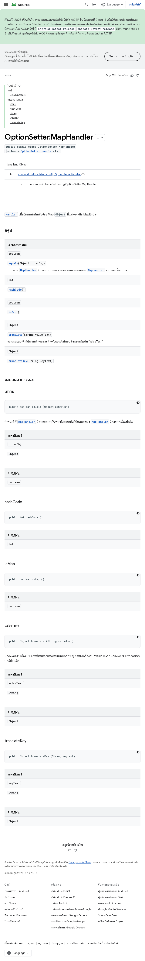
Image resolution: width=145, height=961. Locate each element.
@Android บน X (60, 891)
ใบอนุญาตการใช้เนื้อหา (80, 862)
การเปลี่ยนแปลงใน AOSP (95, 33)
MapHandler (28, 270)
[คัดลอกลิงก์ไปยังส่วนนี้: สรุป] (16, 231)
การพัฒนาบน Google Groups (68, 921)
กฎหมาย (43, 943)
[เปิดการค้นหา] (86, 4)
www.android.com (109, 903)
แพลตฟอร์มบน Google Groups (69, 915)
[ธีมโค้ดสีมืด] (138, 402)
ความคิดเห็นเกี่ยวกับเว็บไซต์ (103, 943)
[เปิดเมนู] (6, 4)
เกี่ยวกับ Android (14, 943)
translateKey (17, 361)
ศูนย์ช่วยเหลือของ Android (113, 891)
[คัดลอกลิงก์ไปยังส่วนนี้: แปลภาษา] (22, 626)
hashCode (15, 289)
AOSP (8, 75)
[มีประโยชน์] (132, 75)
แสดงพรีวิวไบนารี (14, 909)
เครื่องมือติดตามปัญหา (110, 921)
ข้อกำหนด (10, 897)
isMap (12, 312)
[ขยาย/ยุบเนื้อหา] (19, 86)
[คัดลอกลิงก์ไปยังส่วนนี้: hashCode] (26, 502)
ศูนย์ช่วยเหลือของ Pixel (110, 897)
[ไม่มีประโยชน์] (137, 75)
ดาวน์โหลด (10, 903)
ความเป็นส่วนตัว (75, 943)
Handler (11, 214)
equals (13, 263)
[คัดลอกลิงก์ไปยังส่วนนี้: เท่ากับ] (18, 391)
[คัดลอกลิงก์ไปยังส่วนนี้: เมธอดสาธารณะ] (37, 380)
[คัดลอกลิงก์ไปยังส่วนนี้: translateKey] (30, 741)
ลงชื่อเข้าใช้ (134, 4)
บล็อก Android (59, 903)
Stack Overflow (107, 915)
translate (15, 334)
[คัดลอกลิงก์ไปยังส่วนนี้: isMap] (18, 564)
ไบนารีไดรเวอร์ (12, 921)
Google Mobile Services (112, 909)
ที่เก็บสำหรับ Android (17, 891)
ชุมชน (31, 943)
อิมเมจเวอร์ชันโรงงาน (16, 915)
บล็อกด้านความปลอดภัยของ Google (71, 909)
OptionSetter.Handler (37, 151)
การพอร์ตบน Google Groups (68, 927)
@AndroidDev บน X (63, 897)
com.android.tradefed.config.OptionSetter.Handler (49, 174)
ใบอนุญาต (57, 943)
